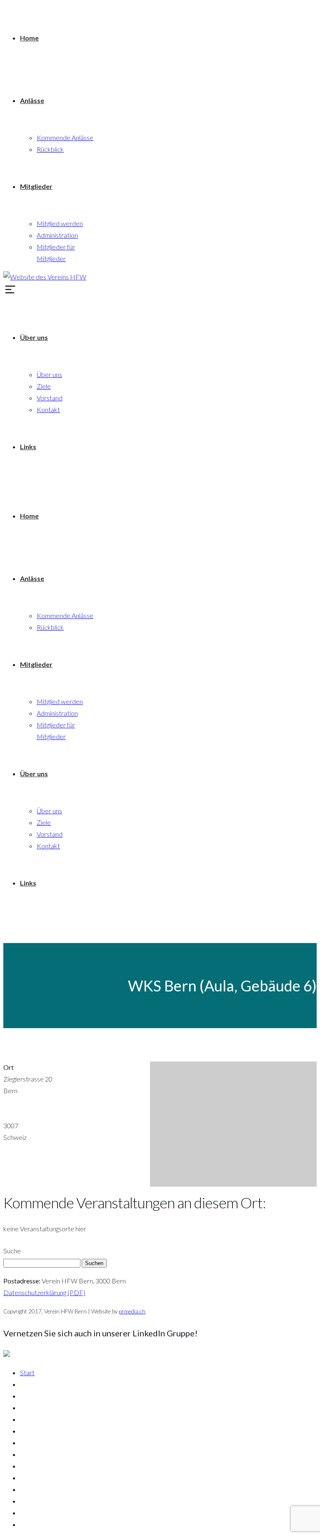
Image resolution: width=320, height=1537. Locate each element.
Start (27, 1372)
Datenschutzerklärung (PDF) (44, 1292)
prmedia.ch (132, 1311)
